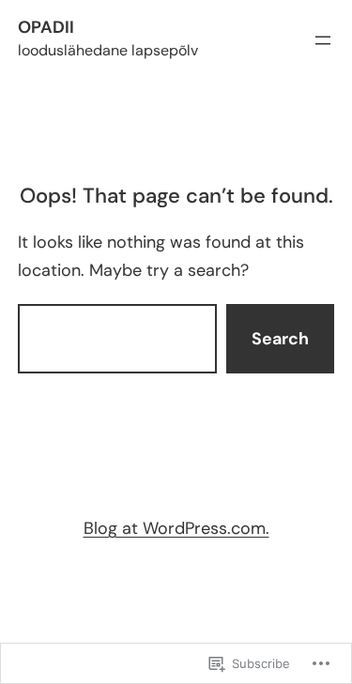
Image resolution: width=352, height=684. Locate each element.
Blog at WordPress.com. (176, 528)
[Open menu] (323, 40)
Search (280, 338)
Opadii (46, 27)
